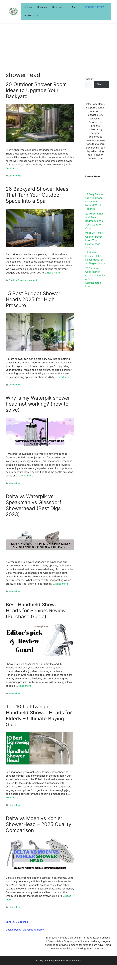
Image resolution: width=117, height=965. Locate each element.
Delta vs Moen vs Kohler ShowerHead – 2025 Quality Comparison (38, 824)
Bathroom (57, 7)
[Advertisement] (58, 44)
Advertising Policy (33, 929)
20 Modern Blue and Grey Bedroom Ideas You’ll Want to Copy (94, 221)
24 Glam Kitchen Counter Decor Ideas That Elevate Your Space (94, 240)
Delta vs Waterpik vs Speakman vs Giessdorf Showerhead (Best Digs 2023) (33, 505)
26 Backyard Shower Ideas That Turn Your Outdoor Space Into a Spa (37, 195)
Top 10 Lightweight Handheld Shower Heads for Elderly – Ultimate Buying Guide (39, 715)
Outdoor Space (16, 280)
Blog (73, 7)
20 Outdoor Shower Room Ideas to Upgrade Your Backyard (36, 90)
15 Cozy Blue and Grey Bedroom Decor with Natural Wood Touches (95, 201)
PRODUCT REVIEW (94, 7)
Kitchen (28, 7)
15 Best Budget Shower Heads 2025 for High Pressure (33, 299)
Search (89, 78)
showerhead (15, 175)
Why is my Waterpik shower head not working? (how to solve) (38, 404)
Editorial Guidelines (17, 921)
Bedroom (42, 7)
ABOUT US (29, 15)
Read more (12, 168)
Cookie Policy (13, 929)
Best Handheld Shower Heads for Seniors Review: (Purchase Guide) (36, 610)
